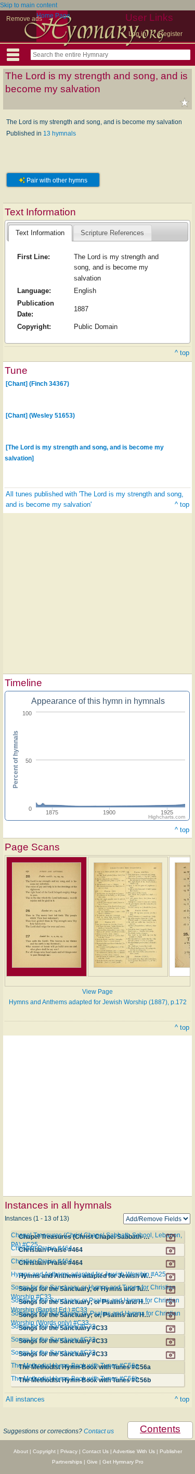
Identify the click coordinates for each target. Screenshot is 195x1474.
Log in (137, 34)
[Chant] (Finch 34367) (37, 383)
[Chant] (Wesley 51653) (40, 415)
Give (92, 1462)
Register (171, 34)
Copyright (44, 1451)
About (21, 1451)
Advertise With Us (134, 1451)
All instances (25, 1399)
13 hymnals (59, 133)
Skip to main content (28, 5)
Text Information (40, 233)
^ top (182, 353)
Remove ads (24, 18)
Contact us (99, 1431)
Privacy (68, 1451)
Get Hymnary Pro (123, 1462)
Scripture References (112, 233)
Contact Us (95, 1451)
